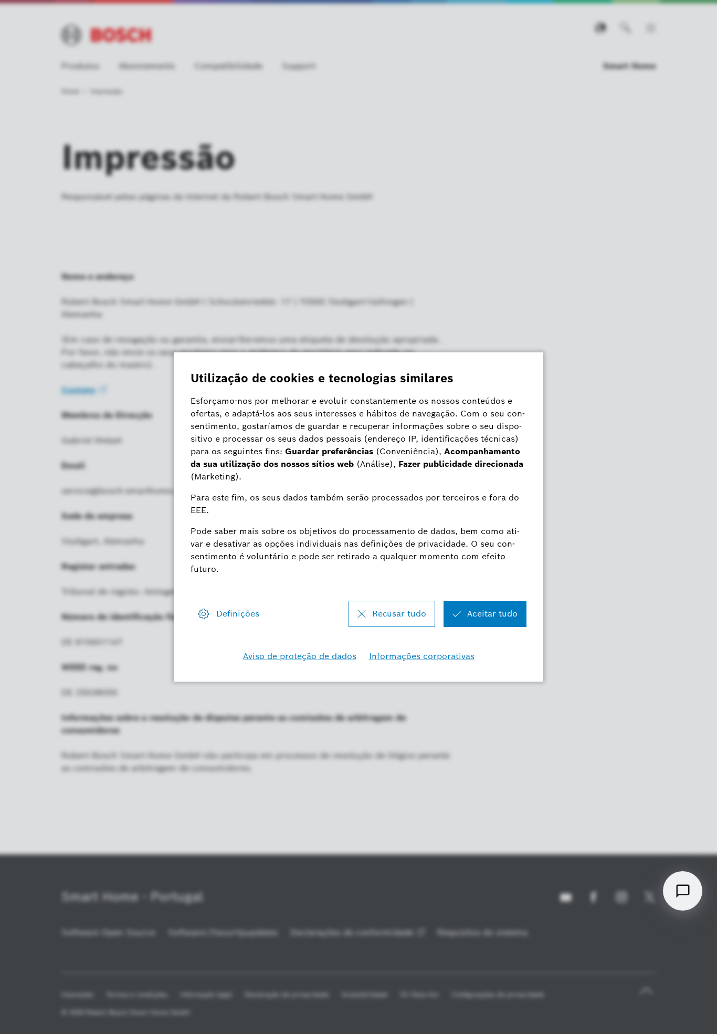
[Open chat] (682, 891)
